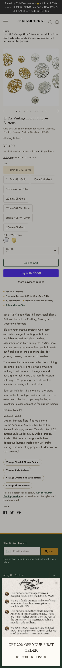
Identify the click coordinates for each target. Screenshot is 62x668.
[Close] (56, 582)
